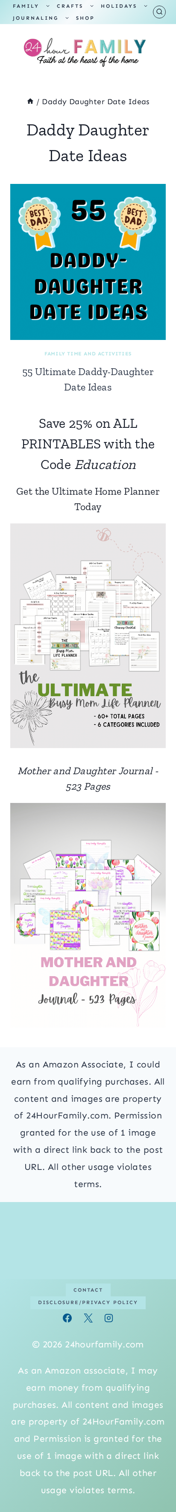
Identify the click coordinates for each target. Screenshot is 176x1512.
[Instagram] (108, 1318)
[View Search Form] (159, 12)
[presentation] (88, 262)
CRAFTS (70, 6)
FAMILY (26, 6)
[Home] (30, 101)
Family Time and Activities (88, 354)
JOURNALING (36, 18)
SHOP (85, 18)
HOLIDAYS (119, 6)
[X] (88, 1318)
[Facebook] (67, 1318)
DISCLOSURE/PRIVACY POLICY (88, 1302)
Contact (88, 1290)
